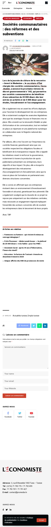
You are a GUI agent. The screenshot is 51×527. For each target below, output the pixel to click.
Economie (28, 18)
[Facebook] (8, 415)
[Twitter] (20, 415)
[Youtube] (31, 415)
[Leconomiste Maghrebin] (25, 3)
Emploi (39, 18)
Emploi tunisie (33, 316)
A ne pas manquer (12, 18)
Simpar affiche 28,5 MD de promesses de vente (24, 261)
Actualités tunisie (20, 316)
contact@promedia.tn (18, 492)
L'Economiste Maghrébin (21, 46)
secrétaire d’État (34, 83)
